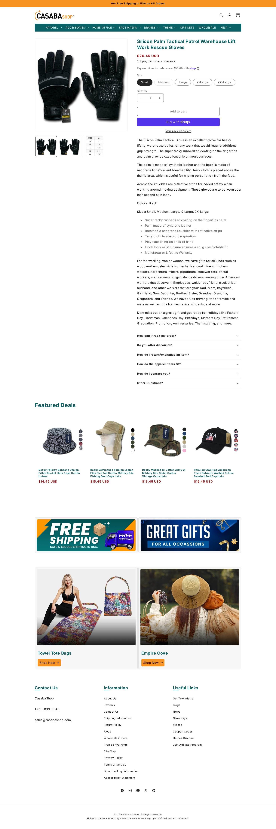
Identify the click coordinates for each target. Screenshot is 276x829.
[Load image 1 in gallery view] (46, 146)
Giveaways (180, 718)
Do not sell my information (121, 770)
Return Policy (112, 724)
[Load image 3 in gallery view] (92, 146)
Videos (177, 724)
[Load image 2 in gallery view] (69, 146)
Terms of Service (115, 764)
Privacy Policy (113, 757)
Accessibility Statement (119, 777)
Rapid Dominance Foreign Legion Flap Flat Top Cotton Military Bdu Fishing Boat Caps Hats (112, 473)
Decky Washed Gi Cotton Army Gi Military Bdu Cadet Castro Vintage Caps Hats (164, 473)
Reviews (109, 704)
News (176, 711)
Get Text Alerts (183, 698)
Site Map (110, 751)
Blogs (176, 704)
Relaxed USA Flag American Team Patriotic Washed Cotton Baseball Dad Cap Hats (214, 473)
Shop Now (47, 663)
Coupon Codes (182, 731)
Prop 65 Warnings (116, 744)
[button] (53, 28)
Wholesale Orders (115, 737)
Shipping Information (118, 718)
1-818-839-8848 (47, 709)
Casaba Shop (130, 814)
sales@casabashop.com (53, 720)
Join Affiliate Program (187, 744)
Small (145, 82)
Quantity (142, 90)
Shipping (142, 61)
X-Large (202, 82)
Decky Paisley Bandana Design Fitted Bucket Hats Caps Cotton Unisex (59, 473)
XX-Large (224, 82)
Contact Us (111, 711)
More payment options (178, 131)
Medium (165, 83)
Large (183, 82)
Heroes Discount (184, 737)
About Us (110, 698)
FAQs (107, 731)
